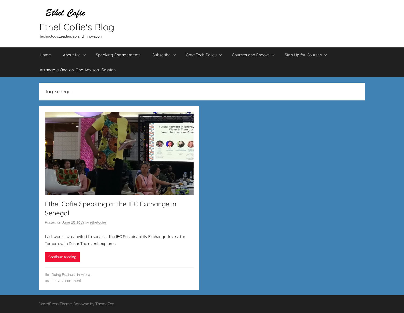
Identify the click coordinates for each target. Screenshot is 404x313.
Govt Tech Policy (201, 54)
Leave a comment (66, 281)
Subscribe (161, 54)
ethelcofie (98, 222)
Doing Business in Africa (70, 275)
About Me (72, 54)
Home (45, 54)
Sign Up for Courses (303, 54)
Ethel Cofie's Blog (76, 27)
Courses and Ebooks (251, 54)
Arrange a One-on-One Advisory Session (78, 69)
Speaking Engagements (118, 54)
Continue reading (62, 257)
